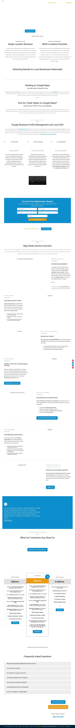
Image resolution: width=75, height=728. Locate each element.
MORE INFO (15, 622)
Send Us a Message (46, 228)
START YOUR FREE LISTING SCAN (47, 418)
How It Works (30, 2)
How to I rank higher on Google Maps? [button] (17, 691)
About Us (45, 2)
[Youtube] (73, 367)
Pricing (40, 2)
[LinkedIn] (73, 363)
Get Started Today (58, 702)
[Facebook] (73, 365)
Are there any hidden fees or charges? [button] (17, 677)
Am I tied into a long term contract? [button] (16, 673)
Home (25, 2)
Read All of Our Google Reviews (37, 549)
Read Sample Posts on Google (12, 383)
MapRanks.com (68, 726)
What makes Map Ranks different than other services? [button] (21, 663)
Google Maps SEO (33, 254)
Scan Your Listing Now (58, 707)
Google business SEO (23, 129)
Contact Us (59, 2)
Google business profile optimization (48, 134)
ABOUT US (50, 487)
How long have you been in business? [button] (17, 682)
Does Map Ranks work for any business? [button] (18, 687)
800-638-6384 (58, 717)
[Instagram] (73, 360)
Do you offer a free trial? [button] (13, 668)
